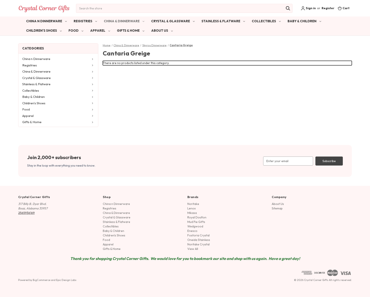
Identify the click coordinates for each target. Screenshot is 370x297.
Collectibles (264, 21)
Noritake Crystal (198, 244)
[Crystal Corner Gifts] (44, 8)
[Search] (287, 8)
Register (328, 8)
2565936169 (26, 213)
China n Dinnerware (44, 21)
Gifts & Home (128, 30)
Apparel (98, 30)
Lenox (191, 208)
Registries (83, 21)
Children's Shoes (42, 30)
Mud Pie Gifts (196, 222)
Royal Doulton (196, 217)
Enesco (192, 231)
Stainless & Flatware (221, 21)
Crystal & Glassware (171, 21)
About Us (160, 30)
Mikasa (192, 213)
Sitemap (277, 208)
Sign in (310, 8)
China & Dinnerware (122, 21)
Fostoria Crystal (198, 235)
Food (74, 30)
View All (192, 249)
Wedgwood (195, 226)
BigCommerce (41, 280)
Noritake (193, 204)
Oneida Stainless (198, 240)
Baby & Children (302, 21)
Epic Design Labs (66, 280)
